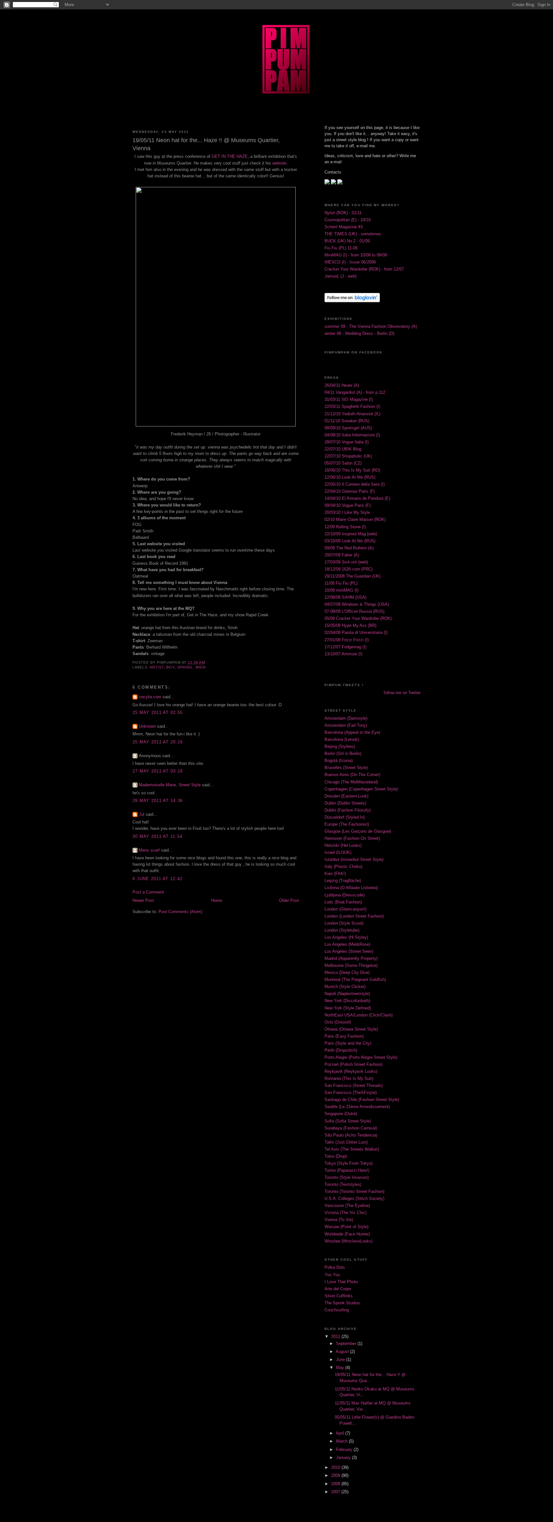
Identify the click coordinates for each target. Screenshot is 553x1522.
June (341, 1359)
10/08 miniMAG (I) (341, 590)
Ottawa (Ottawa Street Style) (351, 1029)
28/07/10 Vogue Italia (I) (347, 442)
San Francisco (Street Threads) (354, 1085)
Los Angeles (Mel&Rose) (347, 944)
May (340, 1367)
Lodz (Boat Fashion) (343, 902)
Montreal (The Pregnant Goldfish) (355, 979)
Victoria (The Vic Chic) (345, 1212)
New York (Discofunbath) (347, 1001)
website (279, 163)
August (343, 1351)
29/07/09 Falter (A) (342, 555)
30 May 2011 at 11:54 (157, 836)
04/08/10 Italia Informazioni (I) (352, 435)
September (346, 1343)
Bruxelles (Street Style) (346, 767)
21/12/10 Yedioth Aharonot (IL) (353, 414)
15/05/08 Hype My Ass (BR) (350, 625)
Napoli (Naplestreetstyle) (347, 994)
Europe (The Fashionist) (347, 824)
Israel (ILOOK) (338, 852)
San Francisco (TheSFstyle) (351, 1092)
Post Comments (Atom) (180, 912)
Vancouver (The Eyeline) (347, 1205)
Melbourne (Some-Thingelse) (351, 965)
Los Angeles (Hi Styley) (346, 937)
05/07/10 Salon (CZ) (343, 463)
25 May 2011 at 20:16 (157, 742)
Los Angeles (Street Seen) (349, 951)
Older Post (289, 900)
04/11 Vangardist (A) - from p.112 (355, 392)
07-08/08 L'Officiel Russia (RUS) (354, 611)
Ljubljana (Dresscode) (345, 895)
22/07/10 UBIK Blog (343, 449)
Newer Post (143, 900)
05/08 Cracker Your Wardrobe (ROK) (358, 618)
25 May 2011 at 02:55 (157, 712)
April (340, 1433)
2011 (336, 1336)
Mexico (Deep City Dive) (347, 972)
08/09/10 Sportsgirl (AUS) (348, 428)
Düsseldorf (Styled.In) (345, 817)
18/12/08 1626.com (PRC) (349, 569)
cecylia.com (150, 697)
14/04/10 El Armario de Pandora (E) (357, 498)
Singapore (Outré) (341, 1114)
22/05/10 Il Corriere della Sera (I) (355, 484)
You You (332, 1275)
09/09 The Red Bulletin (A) (349, 548)
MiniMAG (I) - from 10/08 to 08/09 (356, 255)
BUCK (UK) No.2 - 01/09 (347, 241)
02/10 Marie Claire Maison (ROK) (355, 519)
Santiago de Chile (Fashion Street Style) (362, 1099)
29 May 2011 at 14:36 (157, 800)
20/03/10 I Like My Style (347, 512)
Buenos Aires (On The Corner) (352, 775)
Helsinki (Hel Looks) (343, 845)
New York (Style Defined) (348, 1008)
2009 (336, 1475)
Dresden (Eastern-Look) (346, 796)
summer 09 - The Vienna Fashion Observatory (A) (371, 326)
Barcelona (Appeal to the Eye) (352, 732)
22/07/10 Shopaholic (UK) (348, 456)
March (342, 1441)
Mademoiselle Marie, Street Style (170, 785)
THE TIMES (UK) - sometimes (353, 234)
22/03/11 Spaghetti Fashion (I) (352, 406)
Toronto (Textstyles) (343, 1184)
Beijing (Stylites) (340, 746)
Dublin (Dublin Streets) (345, 803)
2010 (336, 1467)
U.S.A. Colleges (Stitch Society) (354, 1198)
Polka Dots (335, 1267)
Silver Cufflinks (339, 1296)
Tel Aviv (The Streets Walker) (352, 1149)
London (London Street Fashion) (354, 916)
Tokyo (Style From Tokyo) (349, 1163)
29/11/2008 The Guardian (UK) (353, 576)
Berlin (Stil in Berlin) (343, 753)
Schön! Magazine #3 (344, 227)
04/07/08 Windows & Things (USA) (357, 604)
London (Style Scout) (344, 923)
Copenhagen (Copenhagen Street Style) (361, 789)
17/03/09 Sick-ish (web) (346, 562)
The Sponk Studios (342, 1303)
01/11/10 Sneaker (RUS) (347, 421)
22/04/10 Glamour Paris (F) (350, 491)
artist (157, 667)
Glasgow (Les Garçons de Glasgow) (358, 831)
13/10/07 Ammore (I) (343, 654)
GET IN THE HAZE (230, 156)
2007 (336, 1492)
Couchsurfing (337, 1310)
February (345, 1449)
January (344, 1457)
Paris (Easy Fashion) (344, 1036)
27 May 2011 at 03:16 (157, 771)
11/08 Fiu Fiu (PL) (341, 583)
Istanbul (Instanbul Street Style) (354, 859)
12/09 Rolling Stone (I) (345, 527)
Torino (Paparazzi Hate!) (347, 1170)
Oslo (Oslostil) (338, 1022)
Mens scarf (149, 850)
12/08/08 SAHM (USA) (345, 597)
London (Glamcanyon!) (345, 909)
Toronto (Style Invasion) (347, 1177)
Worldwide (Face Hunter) (347, 1234)
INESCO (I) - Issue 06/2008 (350, 262)
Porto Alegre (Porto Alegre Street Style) (361, 1057)
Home (216, 900)
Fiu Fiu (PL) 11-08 (341, 248)
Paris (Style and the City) (348, 1043)
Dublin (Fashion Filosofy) (348, 810)
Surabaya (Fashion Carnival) (351, 1128)
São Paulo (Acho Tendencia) (351, 1135)
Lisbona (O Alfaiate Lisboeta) (351, 888)
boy (170, 667)
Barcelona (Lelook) (342, 739)
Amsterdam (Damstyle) (346, 718)
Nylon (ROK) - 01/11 (343, 213)
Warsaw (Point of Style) (346, 1227)
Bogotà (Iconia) (339, 760)
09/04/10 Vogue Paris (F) (348, 505)
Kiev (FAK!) (335, 873)
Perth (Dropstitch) (341, 1050)
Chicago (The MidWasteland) (351, 782)
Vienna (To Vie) (339, 1220)
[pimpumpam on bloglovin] (352, 301)
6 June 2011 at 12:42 (157, 879)
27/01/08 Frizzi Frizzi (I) (347, 640)
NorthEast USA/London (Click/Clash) (359, 1015)
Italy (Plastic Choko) (343, 866)
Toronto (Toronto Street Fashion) (354, 1191)
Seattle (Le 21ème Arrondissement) (357, 1107)
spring (185, 667)
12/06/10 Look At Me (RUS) (350, 477)
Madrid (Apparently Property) (351, 958)
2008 (336, 1484)
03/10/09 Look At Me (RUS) (350, 541)
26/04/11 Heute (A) (342, 385)
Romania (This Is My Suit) (349, 1078)
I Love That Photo (341, 1282)
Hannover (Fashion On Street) (352, 838)
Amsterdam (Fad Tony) (346, 725)
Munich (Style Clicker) (345, 986)
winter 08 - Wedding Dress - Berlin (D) (359, 333)
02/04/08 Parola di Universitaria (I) (356, 632)
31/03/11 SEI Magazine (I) (349, 399)
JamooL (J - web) (341, 276)
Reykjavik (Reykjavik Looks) (351, 1071)
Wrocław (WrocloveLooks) (349, 1241)
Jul (141, 814)
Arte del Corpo (338, 1289)
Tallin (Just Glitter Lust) (346, 1142)
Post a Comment (148, 892)
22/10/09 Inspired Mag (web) (351, 534)
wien (201, 667)
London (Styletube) (342, 930)
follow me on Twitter (402, 693)
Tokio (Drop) (336, 1156)
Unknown (147, 726)
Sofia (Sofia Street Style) (348, 1121)
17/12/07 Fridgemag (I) (345, 647)
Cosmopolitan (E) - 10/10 (348, 220)
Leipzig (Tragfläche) (343, 880)
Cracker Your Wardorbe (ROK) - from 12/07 (364, 269)
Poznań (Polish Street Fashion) (353, 1064)
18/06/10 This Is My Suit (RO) (352, 470)
